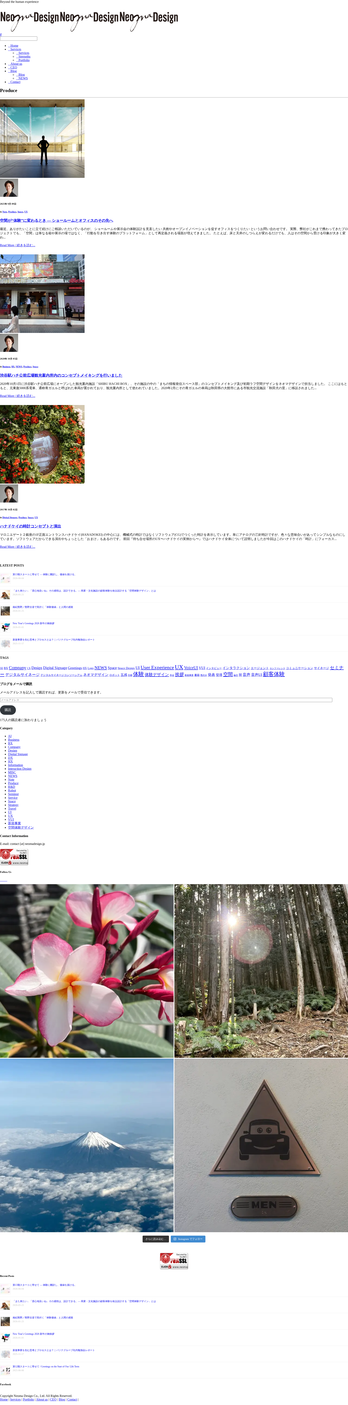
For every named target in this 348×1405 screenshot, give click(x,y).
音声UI (256, 675)
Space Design (126, 668)
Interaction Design (19, 768)
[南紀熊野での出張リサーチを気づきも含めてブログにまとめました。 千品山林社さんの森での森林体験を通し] (261, 971)
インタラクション (236, 668)
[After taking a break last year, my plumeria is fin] (87, 971)
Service (13, 797)
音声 (246, 674)
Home (14, 45)
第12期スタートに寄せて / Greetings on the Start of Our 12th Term (46, 1366)
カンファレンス (277, 668)
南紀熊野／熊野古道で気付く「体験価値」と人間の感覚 (43, 607)
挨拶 (179, 674)
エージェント (260, 668)
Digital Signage (9, 517)
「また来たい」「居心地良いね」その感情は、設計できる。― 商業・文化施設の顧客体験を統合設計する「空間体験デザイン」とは (84, 590)
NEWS (23, 78)
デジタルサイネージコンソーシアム (61, 675)
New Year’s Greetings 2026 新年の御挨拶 (33, 623)
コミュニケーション (299, 668)
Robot (12, 790)
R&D (11, 786)
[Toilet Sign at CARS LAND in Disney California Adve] (261, 1145)
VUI (202, 668)
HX (85, 668)
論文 (236, 675)
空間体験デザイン (21, 827)
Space (20, 211)
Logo (91, 668)
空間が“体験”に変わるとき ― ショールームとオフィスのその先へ (56, 220)
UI (138, 667)
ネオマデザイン (96, 675)
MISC (12, 772)
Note (4, 211)
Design (36, 668)
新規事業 (189, 675)
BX (12, 366)
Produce (12, 211)
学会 (172, 675)
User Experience (157, 667)
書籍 (197, 675)
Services (15, 49)
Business (6, 366)
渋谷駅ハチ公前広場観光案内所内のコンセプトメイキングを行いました (61, 375)
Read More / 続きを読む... (17, 245)
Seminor (13, 794)
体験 (138, 674)
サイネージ (321, 668)
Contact (15, 82)
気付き (203, 675)
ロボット (114, 675)
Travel (12, 808)
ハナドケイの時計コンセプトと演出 (30, 526)
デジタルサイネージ (22, 674)
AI (1, 668)
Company (17, 667)
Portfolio (24, 60)
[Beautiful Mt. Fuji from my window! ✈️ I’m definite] (87, 1145)
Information (15, 765)
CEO (13, 67)
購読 (8, 710)
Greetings (75, 668)
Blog (13, 71)
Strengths (24, 56)
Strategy (13, 805)
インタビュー (214, 668)
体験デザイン (157, 674)
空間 (228, 674)
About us (16, 63)
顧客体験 (274, 674)
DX (10, 757)
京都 (130, 675)
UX (26, 211)
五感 (124, 675)
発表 (211, 675)
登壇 (219, 675)
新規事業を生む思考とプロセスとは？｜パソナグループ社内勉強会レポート (54, 639)
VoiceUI (191, 667)
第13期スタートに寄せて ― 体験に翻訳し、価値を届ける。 (45, 574)
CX (29, 668)
